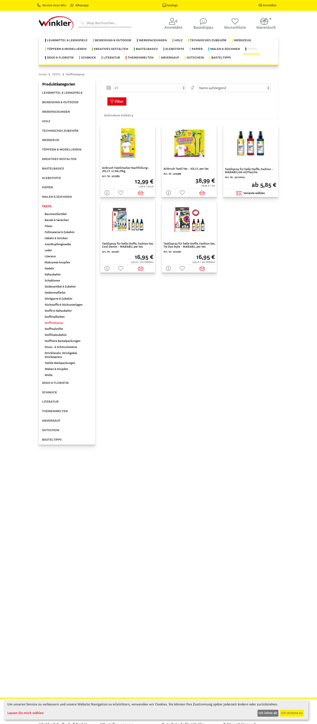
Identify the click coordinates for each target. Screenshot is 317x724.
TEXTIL (47, 206)
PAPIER (47, 187)
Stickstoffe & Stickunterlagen (64, 304)
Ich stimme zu (292, 713)
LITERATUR (50, 401)
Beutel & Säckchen (57, 220)
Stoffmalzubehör (56, 335)
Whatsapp (82, 5)
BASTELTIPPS (52, 439)
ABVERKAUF (51, 420)
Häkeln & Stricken (56, 238)
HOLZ (46, 121)
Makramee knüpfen (57, 262)
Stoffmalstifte (54, 328)
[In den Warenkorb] (141, 193)
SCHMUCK (49, 392)
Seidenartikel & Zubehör (60, 286)
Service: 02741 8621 (54, 5)
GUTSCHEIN (50, 430)
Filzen (48, 226)
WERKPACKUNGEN (56, 112)
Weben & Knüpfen (56, 369)
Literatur (50, 256)
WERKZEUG (50, 140)
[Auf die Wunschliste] (121, 193)
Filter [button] (119, 101)
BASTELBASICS (53, 168)
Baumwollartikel (56, 214)
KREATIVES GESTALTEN (59, 159)
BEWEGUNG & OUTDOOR (60, 102)
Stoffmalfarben (55, 316)
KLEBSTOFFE (51, 178)
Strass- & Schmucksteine (61, 347)
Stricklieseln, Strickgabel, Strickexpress (61, 355)
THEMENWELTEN (55, 411)
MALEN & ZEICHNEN (57, 197)
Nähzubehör (53, 274)
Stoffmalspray (54, 322)
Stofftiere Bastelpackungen (62, 341)
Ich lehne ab (268, 713)
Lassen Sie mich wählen (25, 713)
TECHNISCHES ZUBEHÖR (60, 131)
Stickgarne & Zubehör (58, 298)
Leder (48, 250)
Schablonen (52, 280)
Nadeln (49, 268)
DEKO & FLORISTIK (55, 383)
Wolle (48, 375)
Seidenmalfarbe (55, 292)
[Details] (107, 193)
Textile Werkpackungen (60, 363)
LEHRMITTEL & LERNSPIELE (62, 93)
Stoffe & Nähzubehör (58, 310)
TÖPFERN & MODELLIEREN (62, 149)
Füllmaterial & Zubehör (60, 232)
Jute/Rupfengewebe (58, 244)
